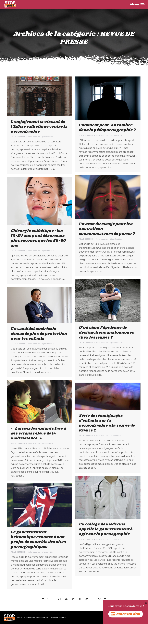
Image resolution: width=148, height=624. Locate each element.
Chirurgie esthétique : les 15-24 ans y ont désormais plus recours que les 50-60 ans (38, 238)
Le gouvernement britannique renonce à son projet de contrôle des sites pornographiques (38, 539)
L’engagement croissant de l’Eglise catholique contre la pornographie (39, 126)
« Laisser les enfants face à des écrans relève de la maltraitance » (38, 433)
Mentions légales (42, 618)
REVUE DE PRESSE (18, 137)
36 (73, 598)
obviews (63, 618)
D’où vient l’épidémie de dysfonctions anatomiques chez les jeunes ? (106, 332)
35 (66, 598)
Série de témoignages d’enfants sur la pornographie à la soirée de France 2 (107, 423)
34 (59, 598)
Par (33, 137)
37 (80, 598)
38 (86, 598)
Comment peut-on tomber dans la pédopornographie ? (107, 127)
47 (99, 598)
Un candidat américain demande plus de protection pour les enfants (39, 333)
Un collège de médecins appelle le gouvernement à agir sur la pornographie (106, 529)
